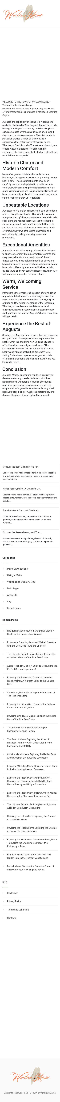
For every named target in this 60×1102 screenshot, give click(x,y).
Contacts (11, 918)
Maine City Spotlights (17, 568)
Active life (12, 595)
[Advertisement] (30, 67)
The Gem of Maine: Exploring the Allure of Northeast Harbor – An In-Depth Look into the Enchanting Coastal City (29, 742)
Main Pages (13, 588)
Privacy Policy (14, 901)
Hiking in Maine (14, 575)
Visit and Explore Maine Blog (21, 582)
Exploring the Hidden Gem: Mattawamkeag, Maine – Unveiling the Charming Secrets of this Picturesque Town (32, 843)
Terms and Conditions (18, 909)
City (9, 601)
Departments (14, 608)
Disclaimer (12, 893)
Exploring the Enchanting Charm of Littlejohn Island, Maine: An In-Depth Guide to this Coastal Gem (30, 681)
